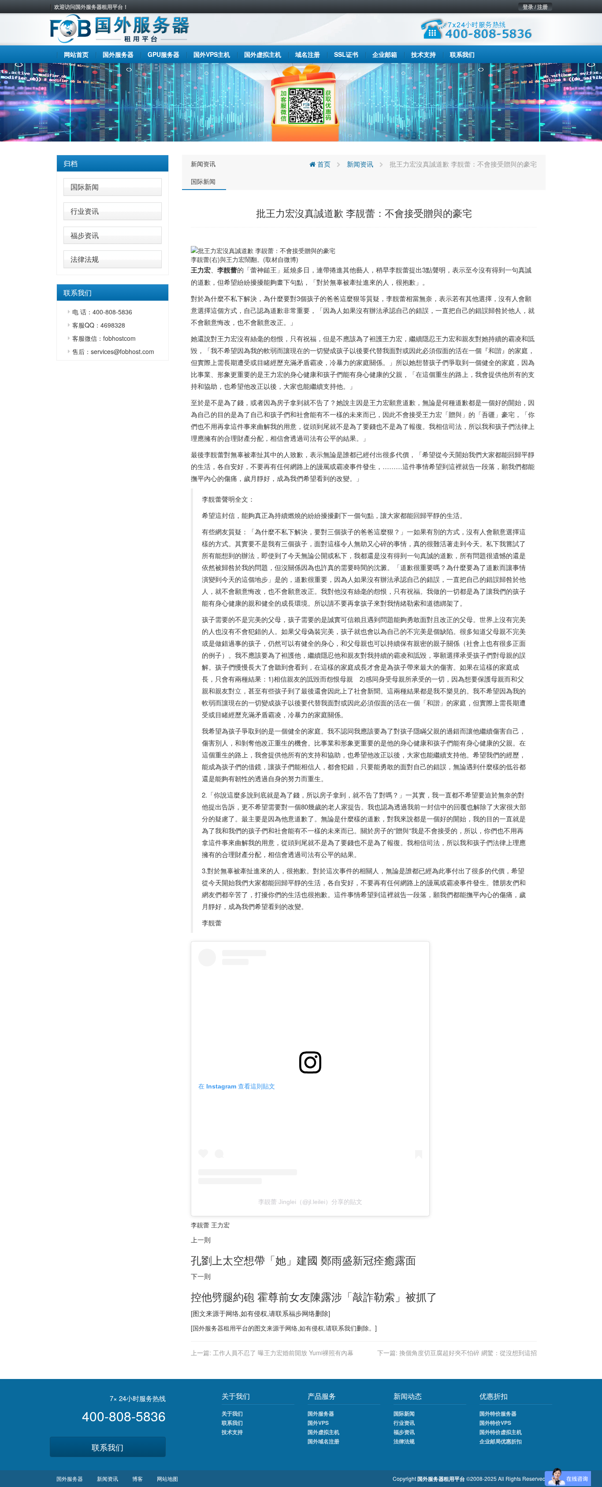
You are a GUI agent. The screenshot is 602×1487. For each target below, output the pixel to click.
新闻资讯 (203, 163)
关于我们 (232, 1413)
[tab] (112, 163)
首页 (323, 163)
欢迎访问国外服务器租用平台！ (91, 7)
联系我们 (107, 1447)
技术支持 (232, 1432)
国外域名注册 (323, 1441)
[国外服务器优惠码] (301, 101)
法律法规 (85, 259)
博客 (137, 1478)
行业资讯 (85, 211)
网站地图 (167, 1478)
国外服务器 (208, 1327)
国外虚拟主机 (323, 1432)
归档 (70, 163)
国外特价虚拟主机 (500, 1432)
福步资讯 (85, 235)
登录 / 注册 (535, 7)
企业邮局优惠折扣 (500, 1441)
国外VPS (318, 1423)
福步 (295, 1313)
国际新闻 (85, 187)
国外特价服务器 (498, 1413)
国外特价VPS (495, 1423)
